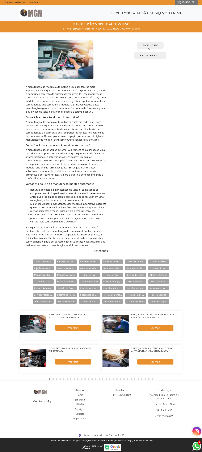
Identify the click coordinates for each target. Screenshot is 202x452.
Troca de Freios (158, 294)
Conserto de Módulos (90, 261)
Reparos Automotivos (44, 288)
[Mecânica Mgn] (30, 13)
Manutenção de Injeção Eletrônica (113, 268)
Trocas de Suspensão (159, 301)
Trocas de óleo (136, 301)
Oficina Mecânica (158, 275)
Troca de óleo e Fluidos (67, 301)
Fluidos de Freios (158, 261)
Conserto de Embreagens (67, 261)
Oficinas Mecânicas (136, 281)
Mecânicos (112, 275)
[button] (49, 379)
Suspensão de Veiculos (90, 294)
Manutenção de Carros (67, 268)
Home (115, 13)
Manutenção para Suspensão (159, 268)
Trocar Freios (89, 301)
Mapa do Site (80, 418)
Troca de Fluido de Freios (136, 294)
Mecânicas (89, 275)
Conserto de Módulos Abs (113, 261)
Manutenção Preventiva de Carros (44, 275)
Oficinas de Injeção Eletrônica (113, 281)
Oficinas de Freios (89, 281)
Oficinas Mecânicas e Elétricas (159, 281)
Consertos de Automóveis (136, 261)
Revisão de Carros (66, 288)
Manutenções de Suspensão (67, 275)
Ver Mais (73, 328)
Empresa (128, 13)
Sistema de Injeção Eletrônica (67, 294)
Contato (175, 13)
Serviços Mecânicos (43, 294)
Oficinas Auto (43, 281)
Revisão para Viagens (90, 288)
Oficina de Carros (135, 275)
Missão (142, 13)
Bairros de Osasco (150, 55)
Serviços (157, 13)
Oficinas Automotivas (67, 281)
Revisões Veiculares (136, 288)
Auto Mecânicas (43, 261)
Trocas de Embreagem (113, 301)
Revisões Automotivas (113, 288)
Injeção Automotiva (43, 268)
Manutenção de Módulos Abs (136, 268)
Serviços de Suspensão (159, 288)
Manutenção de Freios (90, 268)
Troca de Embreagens (113, 294)
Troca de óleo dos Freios (44, 301)
